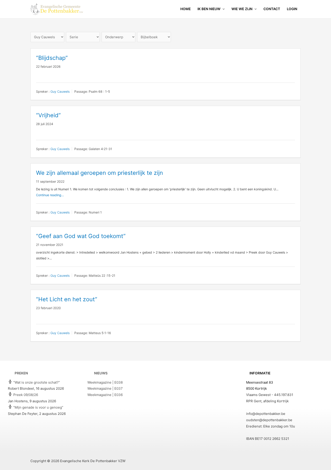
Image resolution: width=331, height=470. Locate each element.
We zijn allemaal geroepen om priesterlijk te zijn (99, 172)
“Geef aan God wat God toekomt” (81, 236)
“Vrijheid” (48, 115)
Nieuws (101, 373)
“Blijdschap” (52, 57)
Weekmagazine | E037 (105, 388)
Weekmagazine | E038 (105, 382)
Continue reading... (50, 195)
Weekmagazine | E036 (105, 395)
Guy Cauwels (60, 91)
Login (292, 9)
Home (185, 9)
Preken (21, 373)
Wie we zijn (241, 9)
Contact (271, 9)
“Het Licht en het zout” (66, 299)
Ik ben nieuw (208, 9)
